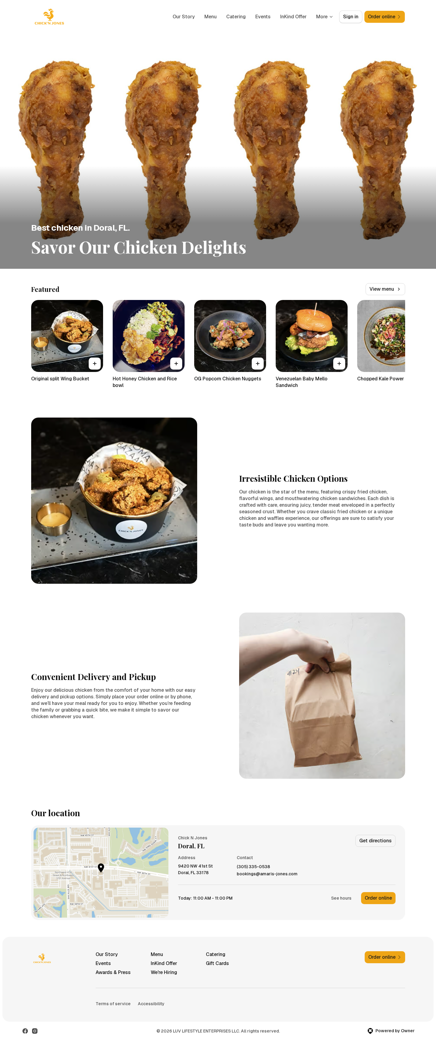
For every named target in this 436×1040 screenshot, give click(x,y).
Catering (236, 16)
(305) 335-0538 (253, 867)
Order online (378, 898)
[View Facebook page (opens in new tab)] (25, 1031)
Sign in (350, 16)
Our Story (184, 16)
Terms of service (113, 1003)
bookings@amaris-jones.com (267, 874)
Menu (210, 16)
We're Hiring (164, 972)
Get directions (375, 841)
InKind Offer (293, 16)
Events (263, 16)
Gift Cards (217, 963)
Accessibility (151, 1003)
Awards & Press (113, 972)
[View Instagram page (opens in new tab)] (34, 1031)
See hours (341, 898)
